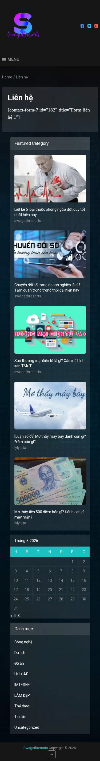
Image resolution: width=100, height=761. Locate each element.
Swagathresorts (35, 748)
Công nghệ (23, 642)
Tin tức (20, 717)
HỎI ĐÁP (21, 674)
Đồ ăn (19, 663)
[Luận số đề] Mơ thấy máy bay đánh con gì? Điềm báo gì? (50, 439)
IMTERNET (23, 685)
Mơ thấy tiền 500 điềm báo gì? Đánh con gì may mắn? (49, 514)
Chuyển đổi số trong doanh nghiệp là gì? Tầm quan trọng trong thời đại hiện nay (47, 287)
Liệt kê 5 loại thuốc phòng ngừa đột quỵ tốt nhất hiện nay (49, 212)
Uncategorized (26, 727)
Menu (13, 59)
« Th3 (15, 615)
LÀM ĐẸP (22, 695)
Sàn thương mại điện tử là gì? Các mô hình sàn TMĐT (49, 363)
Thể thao (21, 706)
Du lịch (19, 653)
